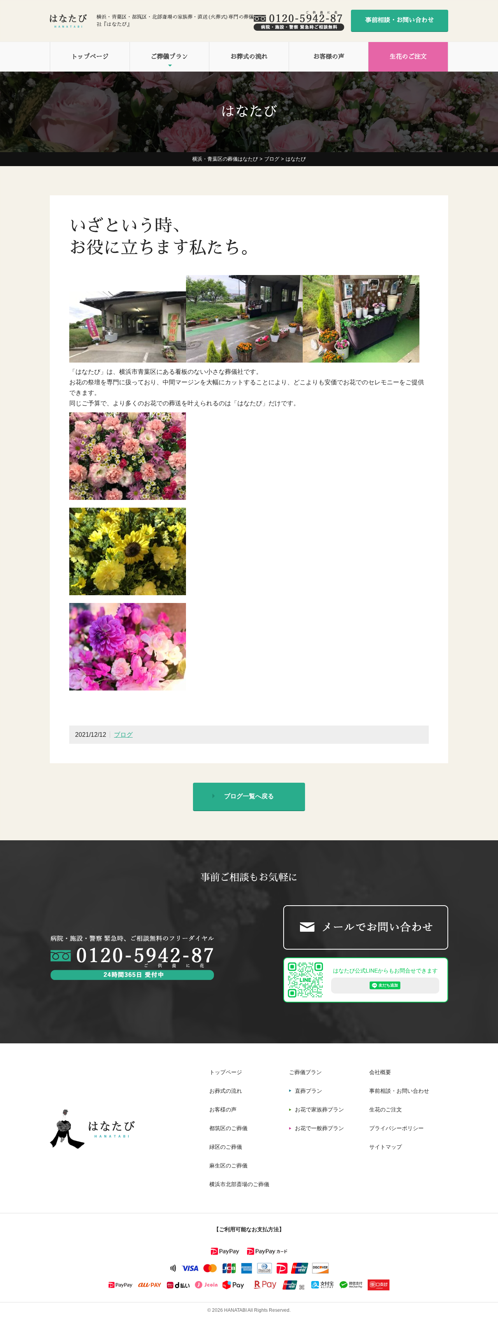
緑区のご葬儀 (225, 1147)
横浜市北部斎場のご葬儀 (239, 1184)
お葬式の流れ (249, 57)
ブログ (123, 734)
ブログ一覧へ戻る (249, 796)
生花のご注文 (408, 57)
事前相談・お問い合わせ (399, 20)
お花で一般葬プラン (319, 1128)
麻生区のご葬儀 (228, 1165)
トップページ (90, 57)
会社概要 (380, 1072)
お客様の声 (328, 57)
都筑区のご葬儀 (228, 1128)
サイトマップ (385, 1147)
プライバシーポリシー (396, 1128)
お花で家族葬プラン (319, 1109)
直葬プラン (308, 1091)
